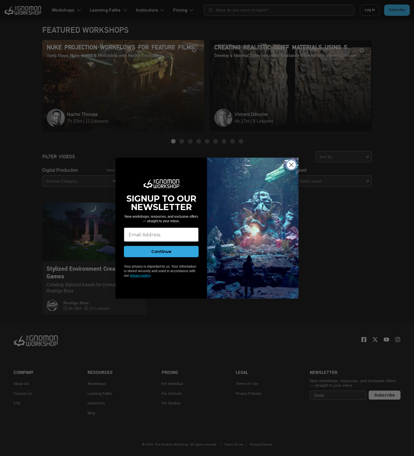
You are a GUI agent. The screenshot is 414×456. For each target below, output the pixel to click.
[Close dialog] (291, 165)
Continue (161, 251)
